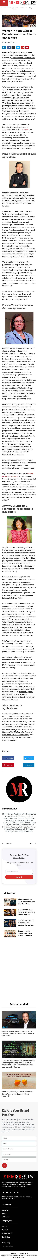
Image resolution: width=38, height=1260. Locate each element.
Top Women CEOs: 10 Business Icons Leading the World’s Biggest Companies (26, 922)
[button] (8, 758)
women (25, 130)
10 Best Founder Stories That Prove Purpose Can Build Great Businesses (25, 933)
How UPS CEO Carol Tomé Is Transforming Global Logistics (26, 912)
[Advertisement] (17, 967)
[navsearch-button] (30, 8)
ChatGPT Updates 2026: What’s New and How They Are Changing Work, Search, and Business (26, 901)
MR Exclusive (9, 893)
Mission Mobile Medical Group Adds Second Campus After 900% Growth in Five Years (18, 1033)
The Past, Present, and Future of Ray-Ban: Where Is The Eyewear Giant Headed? (17, 1094)
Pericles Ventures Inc (9, 1197)
